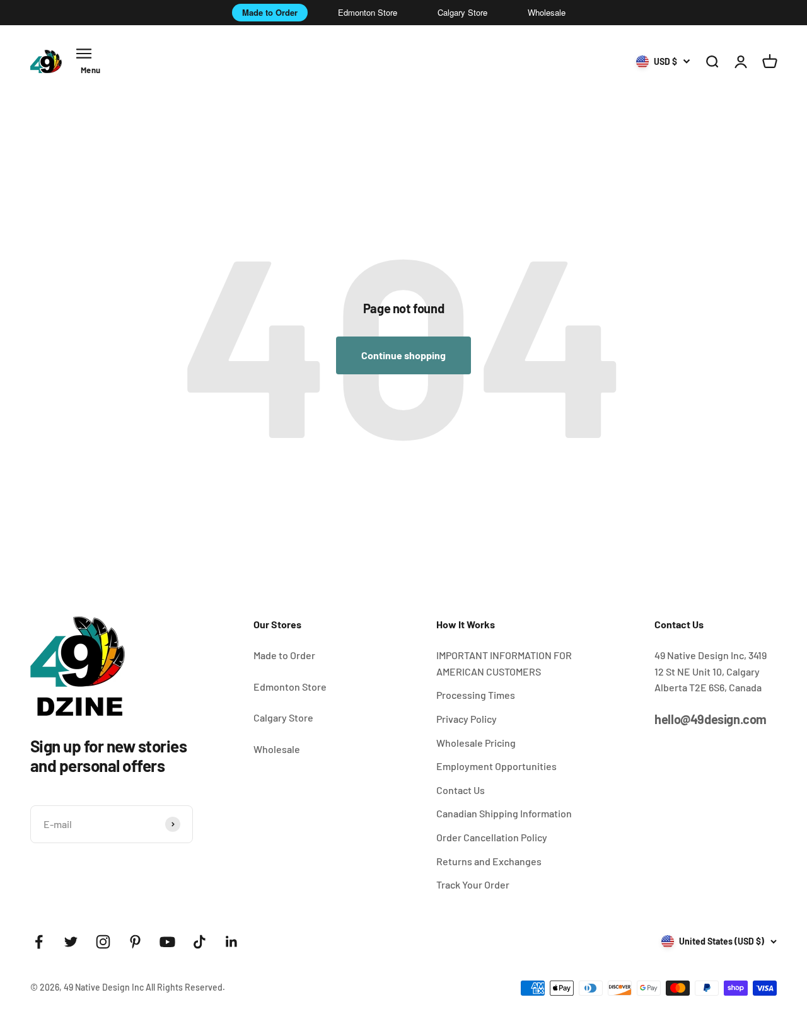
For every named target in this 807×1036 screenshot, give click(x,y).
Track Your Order (472, 884)
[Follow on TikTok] (199, 941)
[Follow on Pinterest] (135, 941)
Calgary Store (462, 12)
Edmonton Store (367, 12)
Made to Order (270, 12)
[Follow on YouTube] (167, 941)
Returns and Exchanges (489, 861)
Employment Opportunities (496, 766)
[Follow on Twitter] (70, 941)
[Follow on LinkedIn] (231, 941)
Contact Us (460, 790)
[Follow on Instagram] (103, 941)
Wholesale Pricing (476, 743)
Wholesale (547, 12)
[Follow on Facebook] (38, 941)
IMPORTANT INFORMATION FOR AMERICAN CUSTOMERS (504, 663)
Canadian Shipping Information (504, 813)
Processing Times (475, 695)
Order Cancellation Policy (491, 837)
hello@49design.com (710, 719)
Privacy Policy (466, 719)
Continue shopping (403, 355)
